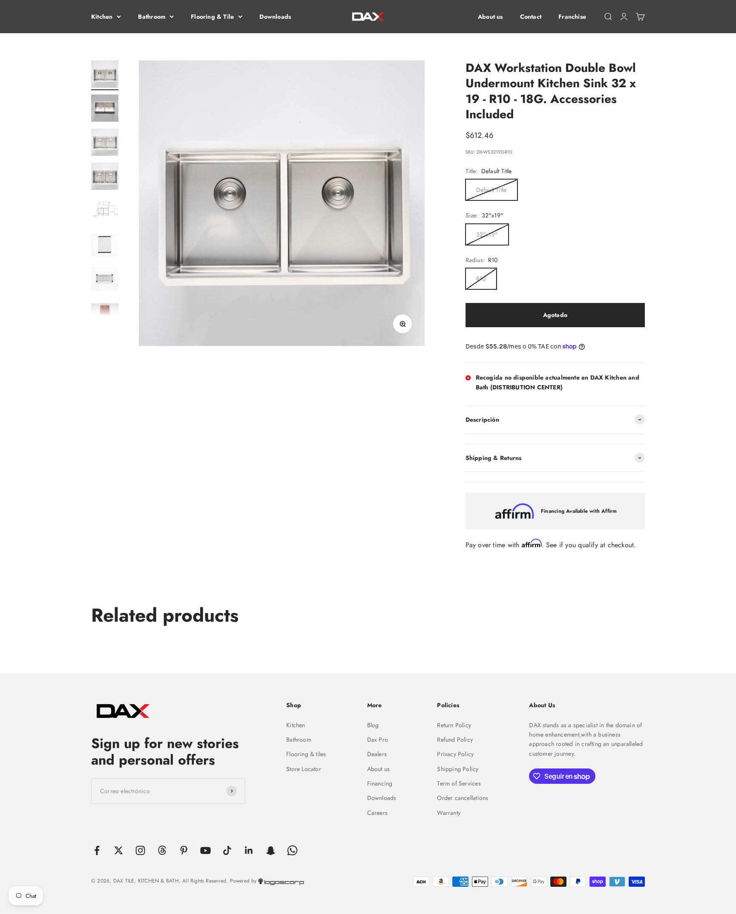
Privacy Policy (455, 754)
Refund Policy (455, 739)
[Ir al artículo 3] (104, 143)
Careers (377, 812)
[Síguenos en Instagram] (140, 850)
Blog (373, 725)
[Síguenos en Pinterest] (184, 850)
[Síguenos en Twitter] (118, 850)
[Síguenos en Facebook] (97, 850)
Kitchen (101, 16)
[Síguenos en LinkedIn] (249, 850)
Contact (530, 16)
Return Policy (454, 725)
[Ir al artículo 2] (104, 109)
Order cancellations (462, 798)
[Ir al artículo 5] (104, 211)
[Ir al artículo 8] (104, 313)
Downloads (275, 16)
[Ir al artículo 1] (104, 75)
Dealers (377, 754)
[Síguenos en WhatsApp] (292, 850)
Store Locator (303, 769)
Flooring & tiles (306, 754)
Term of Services (458, 783)
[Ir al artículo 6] (104, 245)
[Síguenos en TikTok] (227, 850)
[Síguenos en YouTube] (205, 850)
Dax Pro (377, 739)
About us (490, 16)
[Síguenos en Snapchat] (270, 850)
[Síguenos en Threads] (162, 850)
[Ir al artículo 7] (104, 279)
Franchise (572, 16)
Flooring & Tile (212, 16)
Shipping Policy (457, 769)
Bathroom (151, 16)
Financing (380, 783)
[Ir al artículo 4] (104, 177)
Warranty (448, 812)
